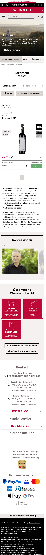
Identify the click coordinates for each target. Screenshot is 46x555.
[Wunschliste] (37, 16)
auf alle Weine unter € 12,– (22, 2)
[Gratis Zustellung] (11, 309)
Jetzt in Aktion (9, 86)
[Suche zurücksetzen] (32, 16)
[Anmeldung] (2, 10)
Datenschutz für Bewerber (11, 531)
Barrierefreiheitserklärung (16, 529)
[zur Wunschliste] (40, 157)
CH (42, 5)
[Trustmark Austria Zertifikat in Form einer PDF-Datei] (22, 464)
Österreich (10, 65)
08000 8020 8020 (24, 384)
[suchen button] (9, 16)
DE (38, 5)
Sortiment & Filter (12, 59)
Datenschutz (32, 529)
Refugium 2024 (9, 118)
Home (3, 65)
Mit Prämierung (29, 86)
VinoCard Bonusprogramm (22, 351)
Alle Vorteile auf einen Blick (22, 345)
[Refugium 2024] (22, 139)
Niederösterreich (8, 107)
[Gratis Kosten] (33, 309)
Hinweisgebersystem (9, 533)
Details (4, 166)
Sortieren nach (30, 93)
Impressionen (38, 59)
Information (22, 59)
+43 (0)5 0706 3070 (24, 398)
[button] (2, 5)
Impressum (37, 527)
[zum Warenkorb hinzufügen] (36, 166)
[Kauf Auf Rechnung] (11, 330)
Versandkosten (34, 523)
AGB (2, 529)
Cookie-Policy (27, 531)
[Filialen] (41, 10)
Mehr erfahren (12, 50)
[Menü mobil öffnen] (3, 16)
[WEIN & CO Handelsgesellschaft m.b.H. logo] (22, 10)
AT (34, 5)
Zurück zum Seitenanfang (22, 515)
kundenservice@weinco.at (24, 375)
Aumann (5, 115)
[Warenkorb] (41, 16)
